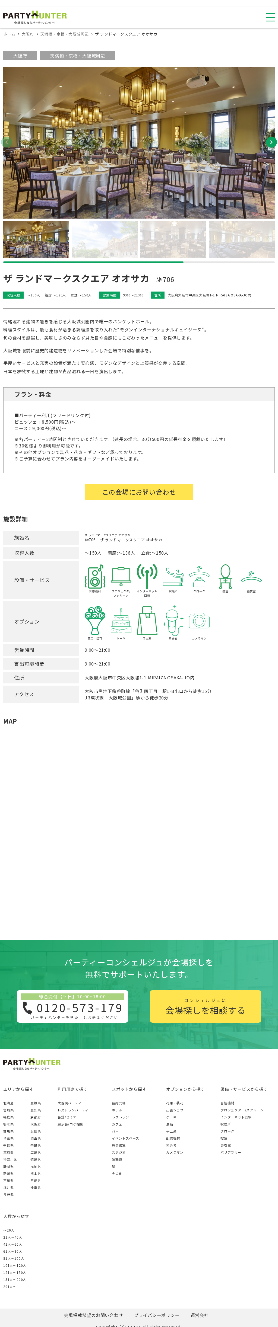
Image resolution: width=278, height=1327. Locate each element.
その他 (117, 1173)
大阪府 (20, 55)
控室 (224, 1138)
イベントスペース (125, 1138)
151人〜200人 (14, 1279)
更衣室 (225, 1145)
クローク (227, 1131)
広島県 (35, 1152)
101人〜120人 (14, 1265)
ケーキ (171, 1117)
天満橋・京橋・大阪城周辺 (77, 55)
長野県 (8, 1194)
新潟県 (8, 1173)
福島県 (8, 1117)
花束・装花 (175, 1103)
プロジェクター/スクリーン (241, 1110)
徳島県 (35, 1159)
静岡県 (8, 1166)
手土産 (171, 1131)
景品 (169, 1124)
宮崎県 (35, 1180)
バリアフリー (230, 1152)
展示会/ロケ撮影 (70, 1124)
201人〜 (10, 1286)
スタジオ (119, 1152)
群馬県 (8, 1131)
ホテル (117, 1110)
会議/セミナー (69, 1117)
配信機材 (173, 1138)
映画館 (117, 1159)
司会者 (171, 1145)
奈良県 (35, 1145)
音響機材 (227, 1103)
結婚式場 (119, 1103)
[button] (271, 142)
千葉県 (8, 1145)
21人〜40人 (12, 1237)
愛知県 (35, 1110)
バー (115, 1131)
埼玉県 (8, 1138)
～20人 (8, 1230)
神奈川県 (10, 1159)
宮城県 (8, 1110)
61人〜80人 (12, 1251)
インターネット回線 (236, 1117)
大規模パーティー (71, 1103)
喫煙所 (225, 1124)
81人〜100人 (13, 1258)
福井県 (8, 1187)
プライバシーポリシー (157, 1315)
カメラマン (175, 1152)
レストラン (120, 1117)
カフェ (117, 1124)
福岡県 (35, 1166)
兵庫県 (35, 1131)
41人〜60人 (12, 1244)
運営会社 (200, 1315)
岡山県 (35, 1138)
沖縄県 (35, 1187)
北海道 (8, 1103)
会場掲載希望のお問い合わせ (93, 1315)
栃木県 (8, 1124)
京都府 (35, 1117)
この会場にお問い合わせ (139, 492)
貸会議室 (119, 1145)
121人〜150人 (14, 1272)
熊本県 (35, 1173)
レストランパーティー (75, 1110)
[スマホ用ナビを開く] (270, 17)
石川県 (8, 1180)
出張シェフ (175, 1110)
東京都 (8, 1152)
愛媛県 (35, 1103)
